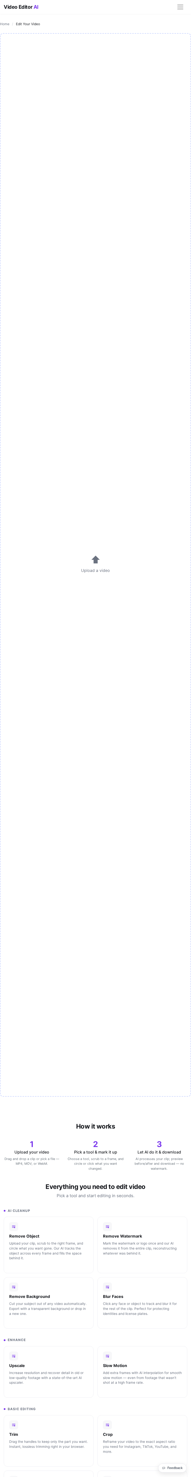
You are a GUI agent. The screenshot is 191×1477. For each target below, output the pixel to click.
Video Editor (21, 7)
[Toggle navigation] (180, 7)
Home (4, 24)
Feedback (175, 1468)
